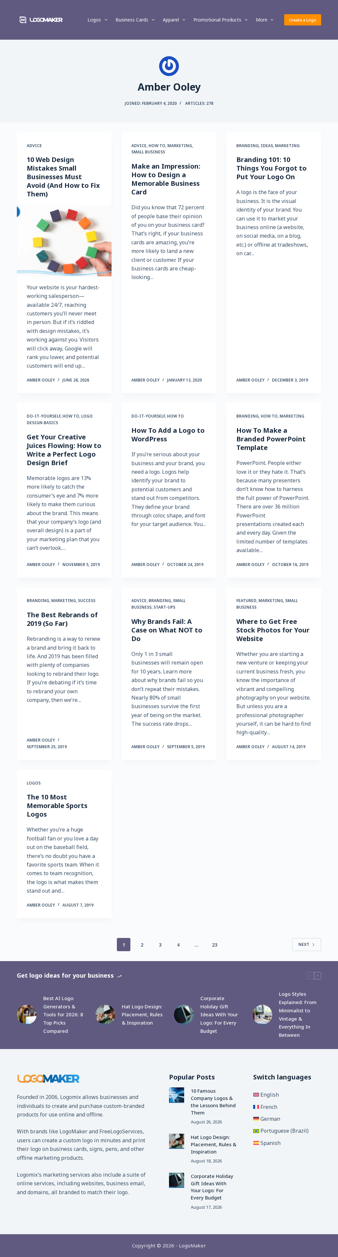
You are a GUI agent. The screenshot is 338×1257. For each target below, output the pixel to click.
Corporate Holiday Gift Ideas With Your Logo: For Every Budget (219, 1014)
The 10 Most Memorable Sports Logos (57, 805)
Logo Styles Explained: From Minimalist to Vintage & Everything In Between (298, 1014)
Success (86, 600)
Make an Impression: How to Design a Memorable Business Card (165, 179)
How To (157, 145)
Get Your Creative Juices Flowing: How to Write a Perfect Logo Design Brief (64, 449)
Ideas (267, 145)
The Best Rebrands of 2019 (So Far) (62, 619)
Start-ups (164, 607)
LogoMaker (73, 1131)
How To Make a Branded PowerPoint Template (271, 439)
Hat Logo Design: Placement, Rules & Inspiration (142, 1014)
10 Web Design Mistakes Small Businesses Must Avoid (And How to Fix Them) (63, 176)
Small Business (148, 152)
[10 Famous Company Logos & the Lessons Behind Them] (176, 1095)
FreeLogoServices (121, 1131)
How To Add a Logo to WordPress (168, 434)
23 (214, 945)
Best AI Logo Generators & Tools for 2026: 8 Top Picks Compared (63, 1014)
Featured (246, 600)
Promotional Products (217, 20)
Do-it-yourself (43, 416)
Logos (94, 20)
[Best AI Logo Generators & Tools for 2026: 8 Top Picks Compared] (27, 1015)
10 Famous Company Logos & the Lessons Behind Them (213, 1101)
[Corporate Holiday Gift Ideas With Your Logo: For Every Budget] (184, 1015)
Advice (34, 145)
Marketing (179, 145)
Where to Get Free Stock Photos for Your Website (273, 630)
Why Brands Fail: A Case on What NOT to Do (166, 630)
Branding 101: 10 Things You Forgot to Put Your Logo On (271, 168)
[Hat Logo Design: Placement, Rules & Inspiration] (105, 1015)
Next (303, 944)
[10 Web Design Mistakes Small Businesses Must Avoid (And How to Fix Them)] (64, 240)
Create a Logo (302, 20)
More (261, 20)
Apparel (171, 20)
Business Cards (132, 20)
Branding (247, 145)
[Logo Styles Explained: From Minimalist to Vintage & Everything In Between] (262, 1015)
